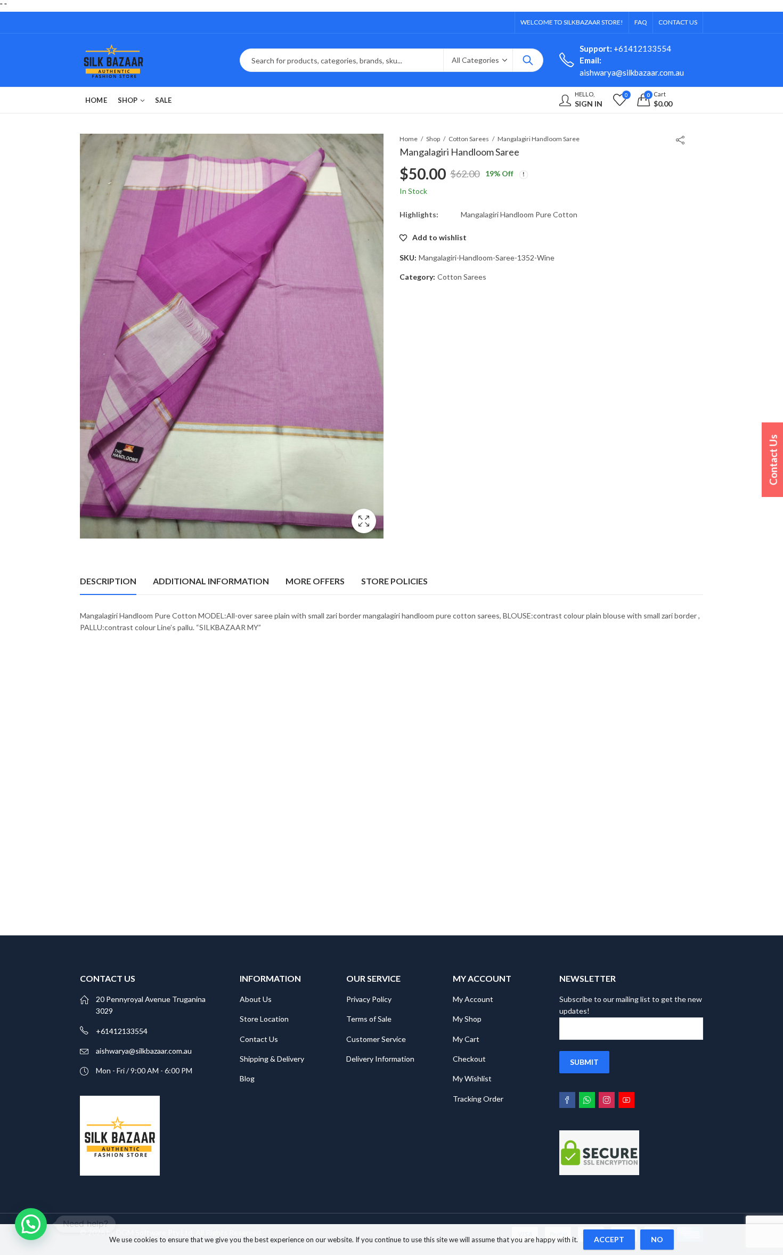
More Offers (315, 581)
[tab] (108, 581)
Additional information (211, 581)
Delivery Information (380, 1058)
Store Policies (394, 581)
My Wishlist (472, 1078)
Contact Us (259, 1039)
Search (527, 60)
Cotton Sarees (468, 139)
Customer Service (376, 1039)
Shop (433, 139)
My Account (473, 999)
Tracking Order (478, 1098)
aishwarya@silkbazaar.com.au (144, 1050)
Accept (609, 1239)
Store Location (264, 1018)
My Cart (466, 1039)
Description (108, 581)
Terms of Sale (368, 1018)
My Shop (467, 1018)
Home (408, 139)
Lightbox (364, 521)
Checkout (469, 1058)
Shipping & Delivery (272, 1058)
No (657, 1239)
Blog (247, 1078)
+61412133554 (625, 48)
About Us (256, 999)
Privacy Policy (368, 999)
